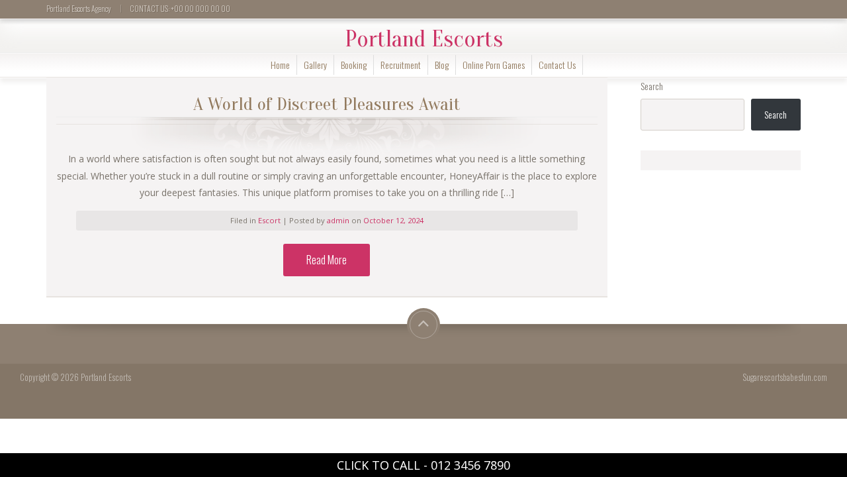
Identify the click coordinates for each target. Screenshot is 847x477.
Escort (269, 220)
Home (280, 65)
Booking (354, 65)
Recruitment (400, 65)
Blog (442, 65)
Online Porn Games (494, 65)
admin (339, 220)
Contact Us (557, 65)
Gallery (315, 65)
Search (652, 86)
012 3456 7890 (470, 465)
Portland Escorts (424, 39)
